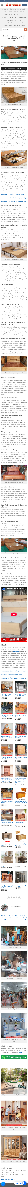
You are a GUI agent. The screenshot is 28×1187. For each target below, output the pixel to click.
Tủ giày (19, 20)
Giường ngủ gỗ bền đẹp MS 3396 (20, 716)
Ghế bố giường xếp (10, 23)
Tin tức (20, 1052)
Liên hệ (23, 25)
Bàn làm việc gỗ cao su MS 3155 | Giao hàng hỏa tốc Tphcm (21, 803)
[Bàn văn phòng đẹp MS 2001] (7, 836)
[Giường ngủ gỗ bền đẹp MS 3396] (21, 708)
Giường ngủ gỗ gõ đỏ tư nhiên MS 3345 (6, 758)
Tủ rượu (4, 17)
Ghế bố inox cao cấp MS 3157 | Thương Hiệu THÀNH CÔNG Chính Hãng (20, 780)
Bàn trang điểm (21, 9)
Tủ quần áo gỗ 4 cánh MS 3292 (21, 758)
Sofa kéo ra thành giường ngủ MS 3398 (7, 716)
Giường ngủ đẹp (14, 33)
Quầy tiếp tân (22, 17)
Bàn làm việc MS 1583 (20, 865)
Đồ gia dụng (17, 25)
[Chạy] (3, 68)
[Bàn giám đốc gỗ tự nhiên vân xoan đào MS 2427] (21, 815)
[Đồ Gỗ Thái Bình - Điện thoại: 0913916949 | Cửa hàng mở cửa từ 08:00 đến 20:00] (13, 5)
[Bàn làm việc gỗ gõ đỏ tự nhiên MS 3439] (7, 794)
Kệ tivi (21, 14)
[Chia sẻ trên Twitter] (11, 898)
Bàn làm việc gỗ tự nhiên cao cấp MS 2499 (7, 823)
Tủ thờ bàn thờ (12, 17)
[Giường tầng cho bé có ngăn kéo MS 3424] (21, 687)
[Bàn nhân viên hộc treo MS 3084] (7, 857)
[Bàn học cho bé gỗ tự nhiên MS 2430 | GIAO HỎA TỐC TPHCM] (7, 771)
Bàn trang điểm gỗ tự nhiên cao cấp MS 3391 (6, 737)
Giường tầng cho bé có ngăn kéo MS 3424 (20, 695)
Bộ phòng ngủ (8, 12)
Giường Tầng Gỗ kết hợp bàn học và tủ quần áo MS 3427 (7, 886)
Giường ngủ (5, 9)
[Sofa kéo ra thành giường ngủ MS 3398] (7, 708)
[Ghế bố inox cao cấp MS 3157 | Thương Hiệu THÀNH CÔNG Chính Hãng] (21, 771)
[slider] (24, 68)
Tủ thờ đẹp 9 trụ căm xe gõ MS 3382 (20, 737)
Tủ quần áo (12, 9)
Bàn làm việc (15, 14)
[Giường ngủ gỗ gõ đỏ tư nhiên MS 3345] (7, 750)
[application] (14, 68)
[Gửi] (25, 29)
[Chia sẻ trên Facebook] (8, 898)
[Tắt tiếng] (20, 68)
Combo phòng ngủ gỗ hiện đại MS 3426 (6, 695)
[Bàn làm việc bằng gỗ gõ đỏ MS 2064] (21, 836)
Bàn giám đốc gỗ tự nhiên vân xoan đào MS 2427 (20, 824)
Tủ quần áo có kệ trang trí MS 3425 (20, 885)
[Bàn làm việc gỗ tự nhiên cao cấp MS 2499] (7, 815)
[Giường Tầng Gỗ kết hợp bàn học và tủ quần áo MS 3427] (7, 877)
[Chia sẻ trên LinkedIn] (17, 898)
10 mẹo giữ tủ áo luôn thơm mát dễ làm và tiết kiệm (21, 917)
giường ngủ (16, 651)
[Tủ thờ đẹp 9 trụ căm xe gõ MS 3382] (21, 729)
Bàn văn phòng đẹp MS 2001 (6, 844)
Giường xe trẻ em (7, 25)
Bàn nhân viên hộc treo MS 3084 (6, 865)
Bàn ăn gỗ (7, 14)
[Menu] (2, 5)
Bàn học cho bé (11, 20)
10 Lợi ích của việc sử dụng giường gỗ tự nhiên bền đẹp (7, 917)
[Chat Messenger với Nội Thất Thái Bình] (3, 1184)
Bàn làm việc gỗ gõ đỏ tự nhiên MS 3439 (7, 802)
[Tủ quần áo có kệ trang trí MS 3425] (21, 877)
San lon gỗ (20, 23)
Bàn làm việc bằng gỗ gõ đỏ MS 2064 (20, 844)
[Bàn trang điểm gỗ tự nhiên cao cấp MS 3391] (7, 729)
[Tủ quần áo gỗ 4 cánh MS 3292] (21, 750)
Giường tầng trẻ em (18, 12)
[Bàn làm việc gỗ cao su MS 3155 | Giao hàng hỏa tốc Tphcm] (21, 794)
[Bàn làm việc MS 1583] (21, 857)
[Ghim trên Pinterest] (14, 898)
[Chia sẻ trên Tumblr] (19, 898)
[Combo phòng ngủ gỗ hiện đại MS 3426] (7, 687)
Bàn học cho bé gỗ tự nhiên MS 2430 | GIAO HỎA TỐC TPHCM (6, 780)
